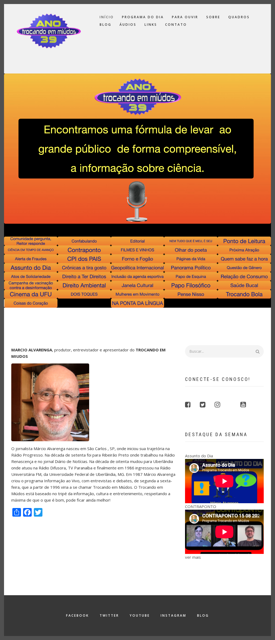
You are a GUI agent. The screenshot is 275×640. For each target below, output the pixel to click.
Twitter (109, 615)
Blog (105, 24)
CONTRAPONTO (200, 506)
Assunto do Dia (199, 455)
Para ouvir (185, 17)
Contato (176, 24)
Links (150, 24)
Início (107, 17)
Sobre (213, 17)
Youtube (140, 615)
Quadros (239, 17)
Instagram (173, 615)
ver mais (193, 557)
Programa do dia (143, 17)
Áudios (128, 24)
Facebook (77, 615)
